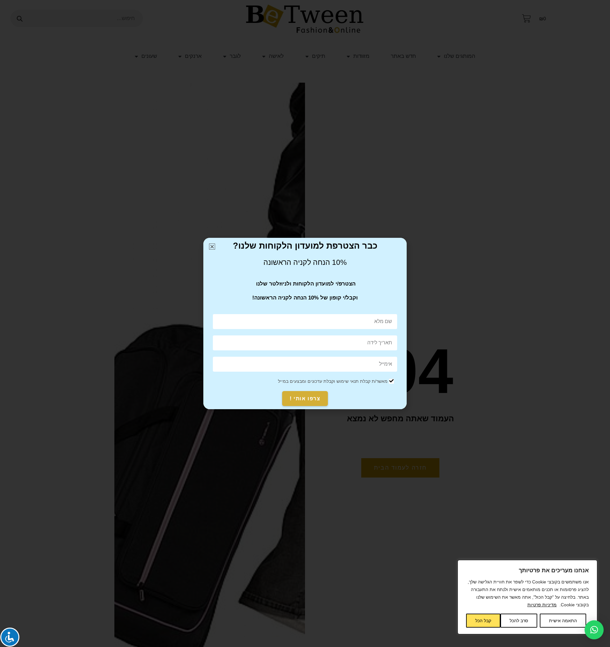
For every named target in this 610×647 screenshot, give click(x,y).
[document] (305, 323)
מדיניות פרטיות (542, 604)
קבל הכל (483, 620)
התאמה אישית (563, 620)
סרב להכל (519, 620)
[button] (594, 629)
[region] (527, 597)
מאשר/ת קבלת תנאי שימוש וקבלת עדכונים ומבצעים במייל (333, 381)
